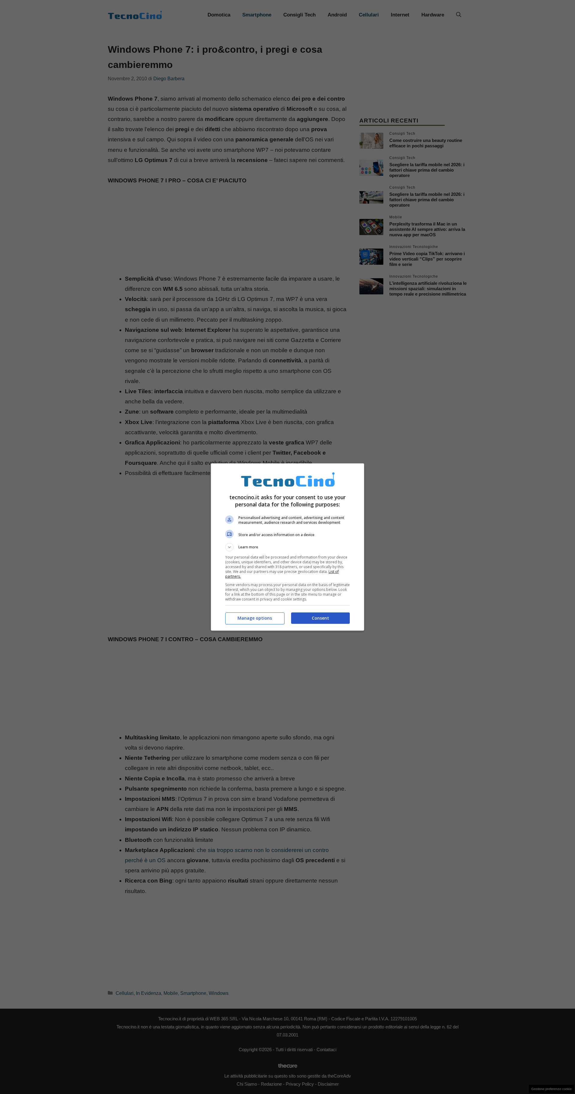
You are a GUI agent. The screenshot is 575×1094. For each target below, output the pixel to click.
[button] (287, 547)
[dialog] (287, 547)
